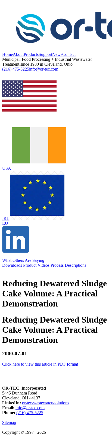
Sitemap (9, 422)
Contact (69, 54)
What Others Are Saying (23, 260)
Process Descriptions (68, 265)
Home (7, 54)
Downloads (12, 265)
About (18, 54)
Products (31, 54)
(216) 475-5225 (15, 69)
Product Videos (36, 265)
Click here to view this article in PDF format (40, 364)
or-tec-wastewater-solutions (45, 402)
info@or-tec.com (43, 69)
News (57, 54)
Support (45, 54)
